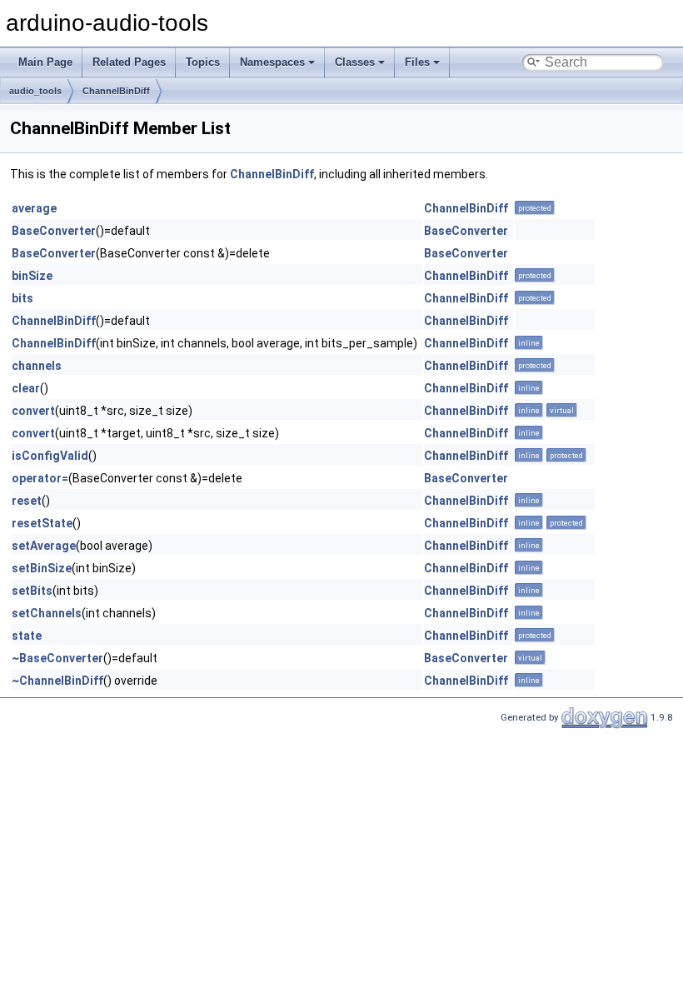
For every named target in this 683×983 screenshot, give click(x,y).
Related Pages (129, 62)
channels (37, 365)
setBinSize (42, 568)
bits (22, 298)
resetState (42, 523)
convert (33, 410)
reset (27, 500)
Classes (355, 62)
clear (26, 388)
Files (417, 62)
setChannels (47, 613)
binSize (32, 275)
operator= (40, 478)
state (27, 635)
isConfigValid (50, 455)
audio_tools (35, 91)
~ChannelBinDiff (57, 680)
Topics (203, 62)
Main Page (45, 62)
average (34, 208)
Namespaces (272, 62)
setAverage (44, 545)
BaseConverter (54, 230)
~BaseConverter (57, 658)
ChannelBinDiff (116, 91)
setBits (32, 590)
